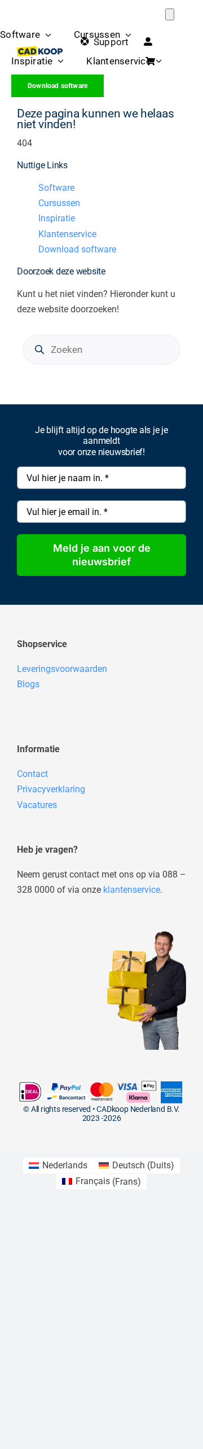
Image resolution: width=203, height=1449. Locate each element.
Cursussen (59, 203)
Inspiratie (56, 218)
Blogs (28, 684)
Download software (77, 249)
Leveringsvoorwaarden (62, 669)
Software (56, 187)
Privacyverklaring (51, 789)
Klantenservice (67, 234)
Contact (32, 774)
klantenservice (131, 889)
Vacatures (37, 805)
